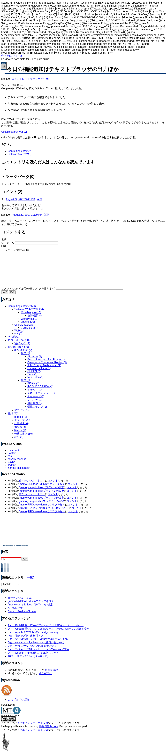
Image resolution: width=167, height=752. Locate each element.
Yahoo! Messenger (19, 467)
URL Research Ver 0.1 (14, 131)
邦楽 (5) (25, 380)
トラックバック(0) (38, 78)
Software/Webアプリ (20, 154)
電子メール (7, 242)
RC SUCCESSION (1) (40, 386)
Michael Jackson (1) (39, 368)
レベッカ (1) (34, 399)
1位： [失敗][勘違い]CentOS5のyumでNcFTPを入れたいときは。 (46, 625)
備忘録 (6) (20, 426)
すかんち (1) (34, 389)
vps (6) (18, 333)
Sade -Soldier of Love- (22, 611)
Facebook (13, 450)
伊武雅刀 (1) (34, 403)
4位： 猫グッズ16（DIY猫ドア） (27, 635)
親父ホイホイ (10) (18, 347)
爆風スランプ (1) (37, 406)
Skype (11, 462)
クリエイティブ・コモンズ (32, 723)
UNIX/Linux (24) (23, 324)
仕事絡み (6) (21, 423)
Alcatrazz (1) (34, 356)
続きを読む (51, 670)
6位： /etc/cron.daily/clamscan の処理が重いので (36, 642)
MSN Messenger (17, 459)
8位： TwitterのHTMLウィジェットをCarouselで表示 (38, 649)
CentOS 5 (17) (29, 327)
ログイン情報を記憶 (17, 249)
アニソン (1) (21, 410)
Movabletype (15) (31, 312)
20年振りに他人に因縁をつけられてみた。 (44, 508)
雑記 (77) (13, 413)
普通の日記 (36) (23, 433)
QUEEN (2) (34, 371)
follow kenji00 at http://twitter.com (15, 545)
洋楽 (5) (25, 353)
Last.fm (12, 453)
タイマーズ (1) (35, 396)
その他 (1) (13, 336)
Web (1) (18, 330)
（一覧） (30, 577)
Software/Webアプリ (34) (29, 309)
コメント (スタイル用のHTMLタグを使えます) (28, 288)
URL (4, 246)
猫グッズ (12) (22, 343)
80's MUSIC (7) (23, 350)
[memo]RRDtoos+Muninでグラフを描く (42, 484)
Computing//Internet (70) (22, 306)
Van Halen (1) (35, 377)
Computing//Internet (19, 151)
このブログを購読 (18, 699)
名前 (4, 239)
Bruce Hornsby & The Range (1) (46, 359)
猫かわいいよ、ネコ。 (32, 480)
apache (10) (28, 321)
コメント (53, 480)
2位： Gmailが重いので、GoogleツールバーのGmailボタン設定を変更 (49, 628)
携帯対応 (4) (34, 315)
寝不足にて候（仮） (13, 55)
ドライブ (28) (22, 420)
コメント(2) (18, 78)
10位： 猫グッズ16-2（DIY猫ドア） (29, 656)
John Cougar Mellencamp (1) (44, 365)
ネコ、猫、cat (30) (19, 340)
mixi (10, 456)
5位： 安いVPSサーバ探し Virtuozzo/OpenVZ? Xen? (38, 639)
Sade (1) (32, 374)
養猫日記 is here (48, 726)
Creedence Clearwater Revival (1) (47, 362)
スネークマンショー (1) (41, 393)
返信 (39, 199)
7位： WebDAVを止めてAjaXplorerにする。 (33, 646)
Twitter (11, 464)
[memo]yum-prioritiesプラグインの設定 (41, 487)
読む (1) (18, 437)
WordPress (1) (29, 318)
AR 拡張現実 (15, 608)
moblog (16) (21, 416)
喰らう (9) (20, 430)
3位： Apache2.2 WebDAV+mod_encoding (33, 632)
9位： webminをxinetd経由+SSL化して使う (33, 652)
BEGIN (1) (33, 383)
